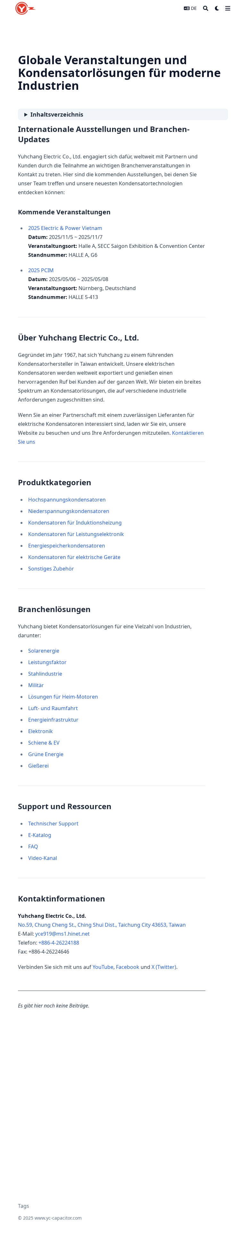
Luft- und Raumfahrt (53, 708)
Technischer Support (53, 823)
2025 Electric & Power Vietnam (65, 228)
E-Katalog (39, 835)
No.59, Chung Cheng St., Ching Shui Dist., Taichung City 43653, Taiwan (102, 924)
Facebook (127, 966)
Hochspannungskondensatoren (67, 499)
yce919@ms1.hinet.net (62, 933)
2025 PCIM (41, 270)
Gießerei (38, 765)
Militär (36, 685)
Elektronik (40, 731)
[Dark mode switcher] (217, 8)
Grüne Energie (45, 754)
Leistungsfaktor (47, 662)
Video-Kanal (42, 858)
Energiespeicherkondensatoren (66, 545)
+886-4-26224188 (58, 942)
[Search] (205, 8)
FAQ (33, 846)
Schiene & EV (44, 742)
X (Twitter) (164, 966)
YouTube (103, 966)
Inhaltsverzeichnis (56, 114)
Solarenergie (43, 650)
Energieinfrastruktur (53, 719)
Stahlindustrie (45, 673)
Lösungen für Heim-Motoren (63, 696)
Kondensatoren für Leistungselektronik (76, 534)
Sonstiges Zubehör (51, 568)
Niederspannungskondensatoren (68, 511)
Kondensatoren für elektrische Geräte (74, 557)
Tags (23, 1205)
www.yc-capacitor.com (58, 1218)
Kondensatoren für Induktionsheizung (75, 522)
